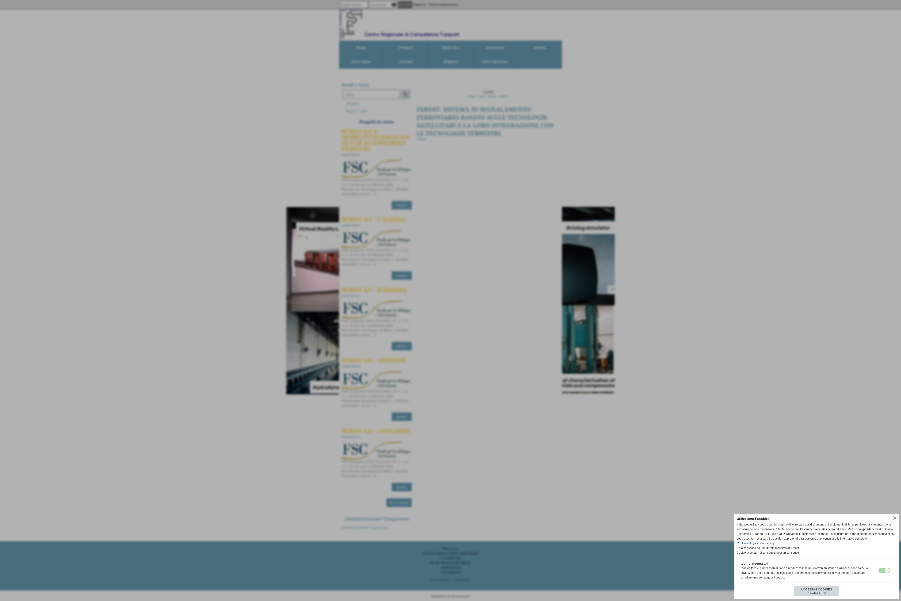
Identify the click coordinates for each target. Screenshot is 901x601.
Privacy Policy (766, 543)
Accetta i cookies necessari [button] (816, 591)
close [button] (894, 518)
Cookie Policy (745, 543)
